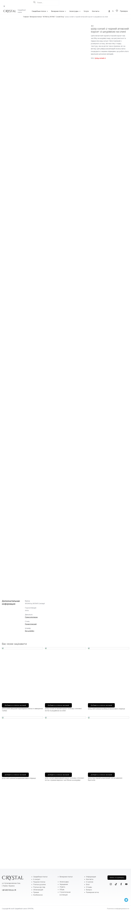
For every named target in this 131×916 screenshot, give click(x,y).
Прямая (36, 892)
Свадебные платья (40, 877)
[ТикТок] (116, 884)
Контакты (89, 879)
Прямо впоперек (31, 617)
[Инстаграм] (110, 884)
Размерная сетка (92, 892)
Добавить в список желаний (15, 705)
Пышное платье (39, 882)
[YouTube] (126, 884)
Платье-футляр (39, 887)
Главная (26, 17)
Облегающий (38, 890)
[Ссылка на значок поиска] (113, 11)
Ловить (62, 887)
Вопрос (89, 890)
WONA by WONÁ (49, 17)
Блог (88, 884)
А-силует (36, 879)
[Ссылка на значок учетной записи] (109, 11)
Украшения (64, 884)
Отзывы (89, 887)
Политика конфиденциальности (118, 908)
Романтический (31, 624)
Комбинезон (38, 895)
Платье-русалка (39, 884)
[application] (47, 11)
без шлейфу (29, 631)
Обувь (62, 889)
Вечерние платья (36, 17)
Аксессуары (64, 882)
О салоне (89, 882)
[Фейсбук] (121, 884)
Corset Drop (60, 17)
